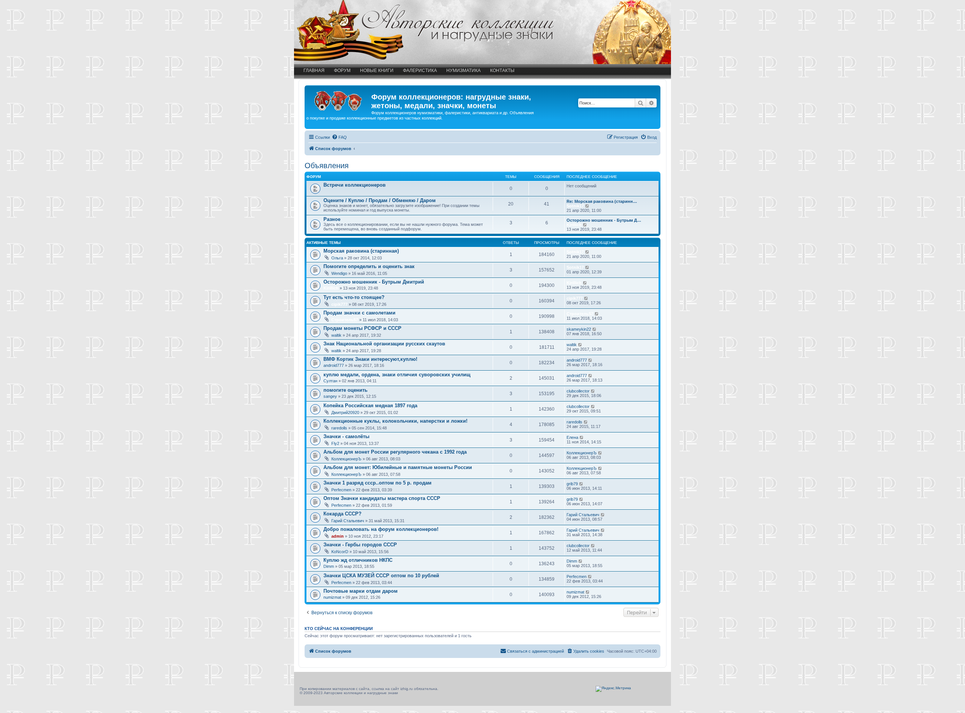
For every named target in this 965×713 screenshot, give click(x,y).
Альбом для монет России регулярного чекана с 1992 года (395, 452)
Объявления (327, 165)
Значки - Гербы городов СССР (360, 544)
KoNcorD (339, 551)
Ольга (337, 258)
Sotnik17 (575, 206)
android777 (333, 365)
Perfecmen (341, 490)
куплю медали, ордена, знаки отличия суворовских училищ (396, 374)
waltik (336, 335)
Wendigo (339, 273)
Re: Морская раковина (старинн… (602, 201)
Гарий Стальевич (347, 520)
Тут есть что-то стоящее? (353, 297)
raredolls (339, 428)
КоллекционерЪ (346, 459)
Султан (330, 381)
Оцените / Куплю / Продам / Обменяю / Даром (379, 200)
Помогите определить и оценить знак (369, 266)
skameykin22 (579, 329)
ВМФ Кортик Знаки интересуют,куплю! (370, 359)
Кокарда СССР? (342, 514)
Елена (572, 437)
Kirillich (574, 224)
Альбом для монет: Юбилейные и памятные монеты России (397, 467)
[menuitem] (339, 137)
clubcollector (578, 391)
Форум (342, 70)
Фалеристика (420, 70)
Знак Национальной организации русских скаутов (384, 344)
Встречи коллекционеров (354, 185)
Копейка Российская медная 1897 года (370, 405)
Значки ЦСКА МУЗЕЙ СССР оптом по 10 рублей (381, 575)
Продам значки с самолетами (359, 313)
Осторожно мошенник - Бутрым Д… (604, 220)
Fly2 (335, 443)
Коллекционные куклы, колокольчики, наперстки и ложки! (395, 421)
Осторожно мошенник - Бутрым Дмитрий (373, 282)
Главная (314, 70)
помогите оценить (345, 390)
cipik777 (339, 304)
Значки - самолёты (346, 436)
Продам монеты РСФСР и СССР (362, 328)
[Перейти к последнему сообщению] (587, 252)
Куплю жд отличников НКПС (357, 560)
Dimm (328, 566)
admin (337, 536)
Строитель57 (344, 319)
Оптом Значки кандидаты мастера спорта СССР (381, 498)
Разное (331, 219)
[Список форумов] (338, 99)
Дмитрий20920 (345, 412)
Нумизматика (463, 70)
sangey (330, 396)
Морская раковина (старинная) (361, 251)
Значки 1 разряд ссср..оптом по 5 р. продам (377, 483)
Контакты (502, 70)
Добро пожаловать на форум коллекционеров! (380, 529)
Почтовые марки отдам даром (360, 591)
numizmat (332, 597)
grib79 (572, 483)
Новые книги (377, 70)
